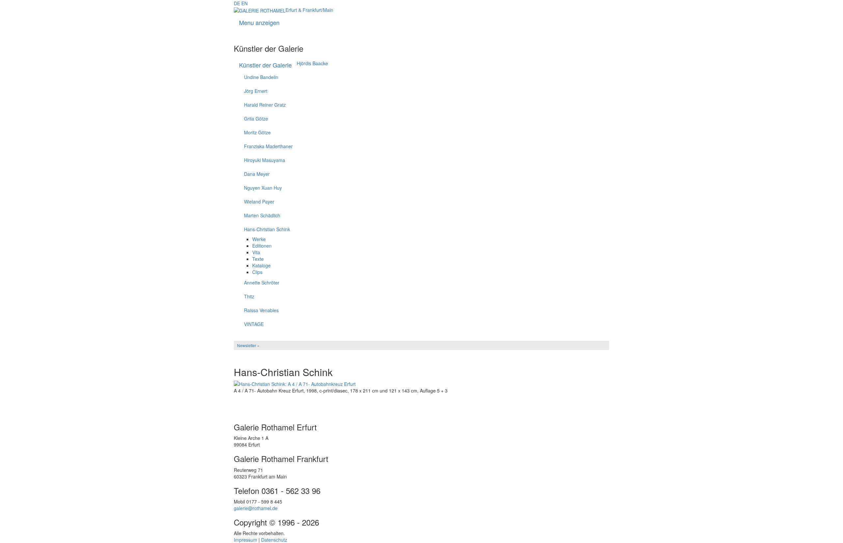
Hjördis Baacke (312, 63)
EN (244, 3)
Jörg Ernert (255, 91)
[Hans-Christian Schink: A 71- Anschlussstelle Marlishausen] (421, 402)
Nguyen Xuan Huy (263, 187)
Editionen (262, 245)
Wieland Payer (259, 201)
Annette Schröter (261, 282)
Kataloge (261, 265)
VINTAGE (254, 324)
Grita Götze (256, 118)
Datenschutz (274, 539)
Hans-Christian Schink (267, 229)
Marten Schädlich (262, 215)
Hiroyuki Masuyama (264, 160)
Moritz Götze (257, 132)
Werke (259, 239)
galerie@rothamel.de (256, 508)
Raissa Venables (261, 310)
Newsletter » (248, 345)
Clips (257, 272)
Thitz (249, 296)
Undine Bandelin (261, 77)
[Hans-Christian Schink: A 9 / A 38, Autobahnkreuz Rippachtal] (421, 407)
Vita (256, 252)
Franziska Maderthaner (268, 146)
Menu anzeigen (259, 22)
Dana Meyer (257, 174)
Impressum (245, 539)
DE (237, 3)
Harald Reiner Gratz (265, 104)
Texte (258, 259)
